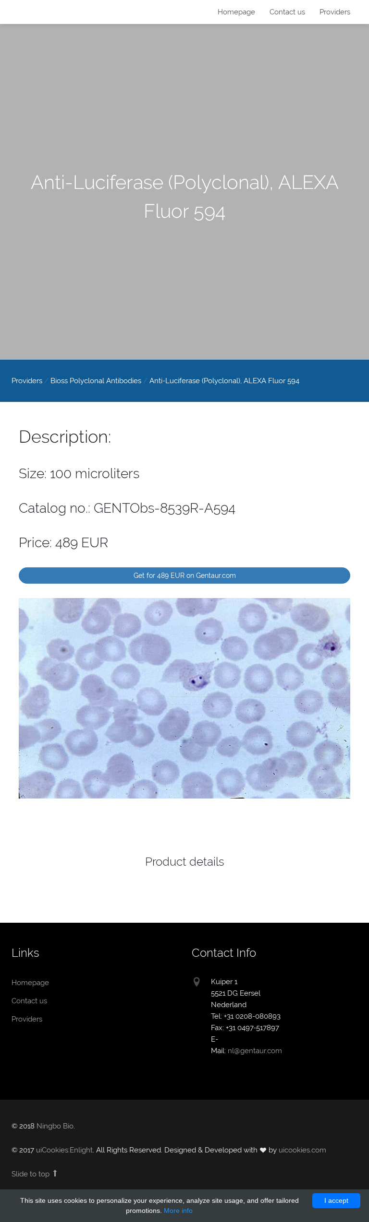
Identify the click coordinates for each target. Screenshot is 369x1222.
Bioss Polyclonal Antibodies (95, 380)
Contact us (287, 12)
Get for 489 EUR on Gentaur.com (185, 575)
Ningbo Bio (55, 1126)
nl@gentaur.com (255, 1050)
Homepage (42, 12)
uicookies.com (302, 1150)
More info (178, 1210)
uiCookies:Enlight (64, 1150)
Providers (335, 12)
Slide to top (31, 1174)
